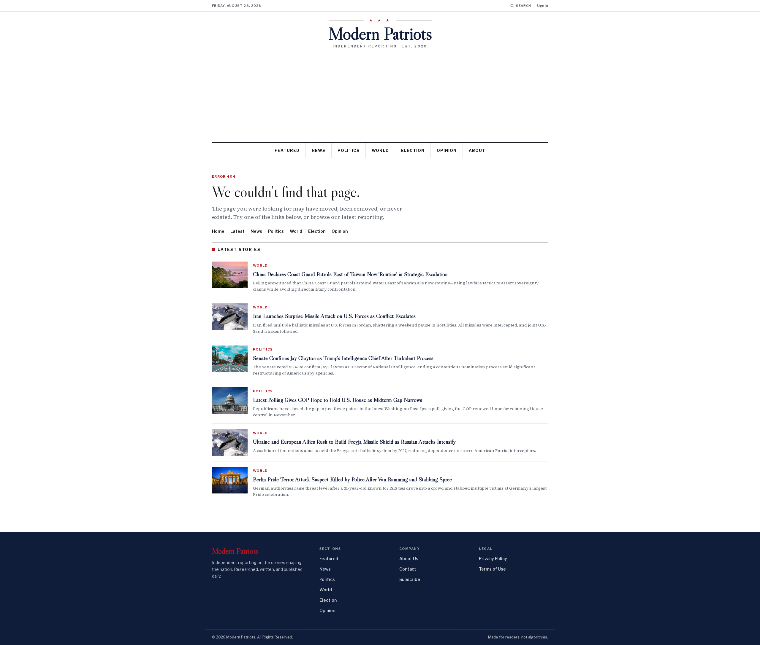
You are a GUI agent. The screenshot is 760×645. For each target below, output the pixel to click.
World (380, 150)
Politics (349, 150)
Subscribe (409, 579)
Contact (407, 568)
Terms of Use (492, 568)
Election (413, 150)
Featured (287, 150)
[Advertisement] (380, 93)
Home (218, 231)
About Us (408, 558)
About (477, 150)
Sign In (542, 6)
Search (523, 6)
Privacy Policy (493, 558)
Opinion (447, 150)
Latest (237, 231)
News (318, 150)
